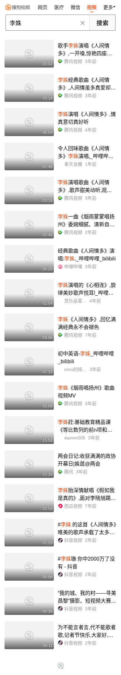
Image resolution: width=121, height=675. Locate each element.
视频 (91, 7)
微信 (75, 7)
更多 (108, 7)
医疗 (59, 7)
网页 (42, 7)
